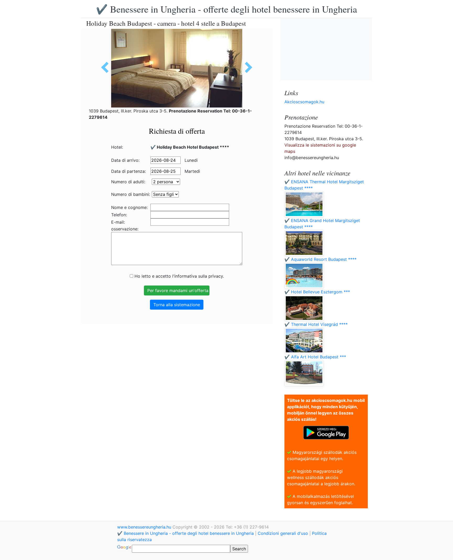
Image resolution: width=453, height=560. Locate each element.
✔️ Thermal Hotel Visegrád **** (316, 324)
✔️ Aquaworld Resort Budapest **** (320, 259)
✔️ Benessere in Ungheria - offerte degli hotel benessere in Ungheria (226, 9)
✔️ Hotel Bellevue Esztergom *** (317, 291)
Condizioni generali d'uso (283, 533)
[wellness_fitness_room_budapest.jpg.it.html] (246, 67)
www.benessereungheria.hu (144, 527)
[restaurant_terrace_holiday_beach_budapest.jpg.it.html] (106, 67)
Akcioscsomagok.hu (304, 101)
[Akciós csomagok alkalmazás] (326, 432)
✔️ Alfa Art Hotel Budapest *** (315, 356)
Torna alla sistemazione (176, 304)
